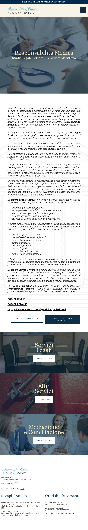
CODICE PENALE (17, 304)
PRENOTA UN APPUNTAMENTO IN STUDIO (44, 2)
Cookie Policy (15, 489)
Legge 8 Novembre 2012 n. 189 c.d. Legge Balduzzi (37, 309)
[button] (83, 10)
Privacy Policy (5, 489)
